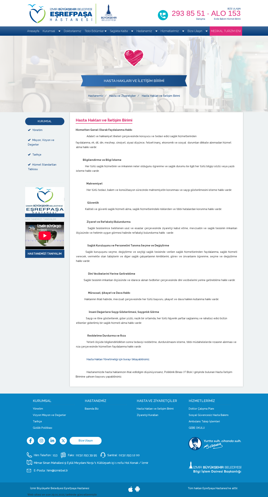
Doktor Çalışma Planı (201, 408)
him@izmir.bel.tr (57, 470)
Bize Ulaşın (195, 31)
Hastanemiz (145, 31)
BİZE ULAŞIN (234, 8)
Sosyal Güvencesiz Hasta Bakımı (208, 415)
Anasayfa (33, 31)
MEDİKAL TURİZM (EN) (226, 31)
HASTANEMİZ (95, 401)
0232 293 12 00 (129, 455)
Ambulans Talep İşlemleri (204, 421)
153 (55, 455)
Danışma (200, 19)
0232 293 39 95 (86, 455)
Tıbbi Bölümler (94, 31)
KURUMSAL (45, 121)
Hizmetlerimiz (170, 31)
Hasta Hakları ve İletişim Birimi (161, 95)
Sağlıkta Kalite (119, 31)
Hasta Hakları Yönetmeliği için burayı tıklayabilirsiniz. (118, 359)
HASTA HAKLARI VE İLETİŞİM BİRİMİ (134, 81)
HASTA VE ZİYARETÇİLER (157, 401)
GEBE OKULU (197, 427)
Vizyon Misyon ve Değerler (49, 415)
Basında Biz (92, 408)
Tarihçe (36, 154)
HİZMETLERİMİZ (202, 401)
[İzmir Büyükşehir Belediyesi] (109, 14)
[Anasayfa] (60, 14)
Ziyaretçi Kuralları (147, 415)
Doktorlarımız (72, 31)
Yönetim (37, 130)
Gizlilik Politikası (42, 427)
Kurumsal (49, 31)
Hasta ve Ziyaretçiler (122, 95)
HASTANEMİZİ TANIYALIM (40, 219)
